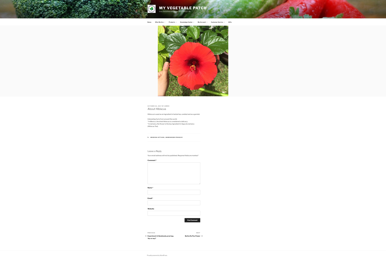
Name (150, 188)
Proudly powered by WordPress (157, 255)
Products (172, 22)
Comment (152, 160)
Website (151, 209)
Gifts (230, 22)
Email (150, 198)
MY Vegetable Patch (183, 8)
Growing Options (157, 137)
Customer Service (217, 22)
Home (149, 22)
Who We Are (159, 22)
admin (166, 106)
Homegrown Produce (174, 137)
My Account (202, 22)
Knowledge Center (186, 22)
